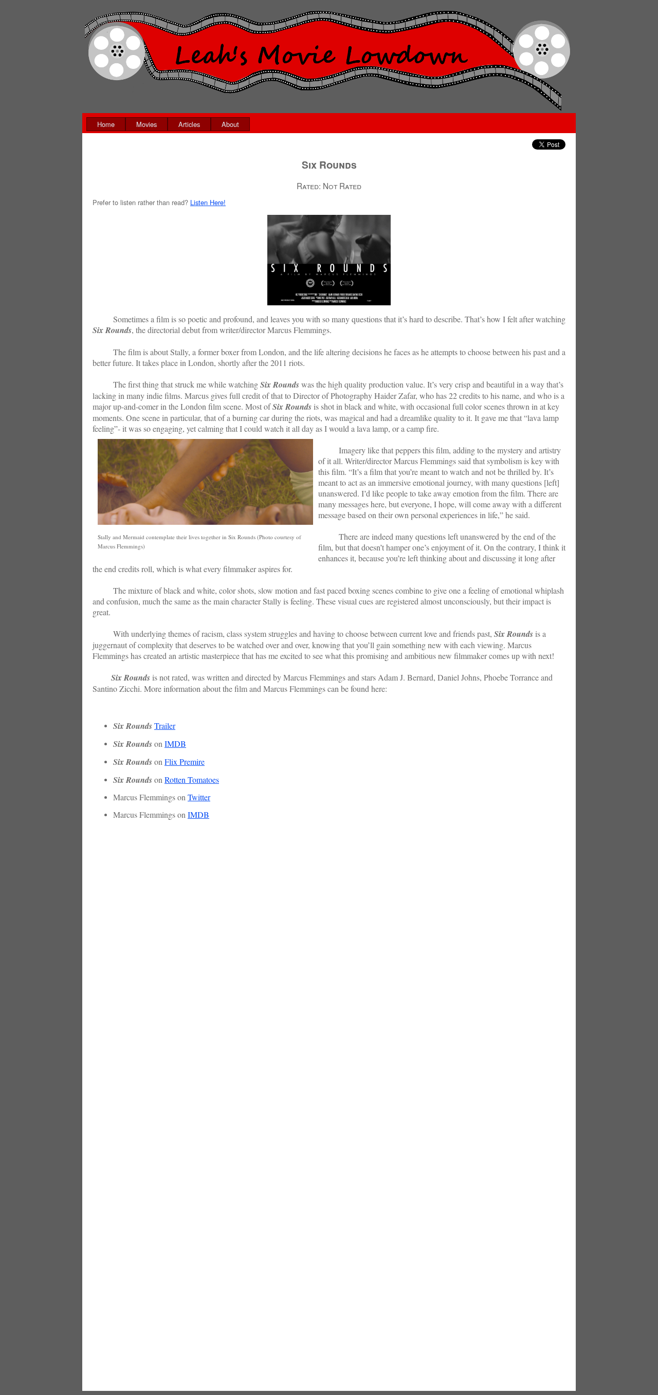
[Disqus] (329, 990)
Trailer (164, 725)
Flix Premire (184, 761)
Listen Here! (208, 202)
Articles (189, 124)
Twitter (199, 797)
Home (106, 124)
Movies (146, 124)
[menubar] (168, 124)
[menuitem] (105, 124)
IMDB (175, 743)
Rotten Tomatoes (191, 779)
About (230, 124)
